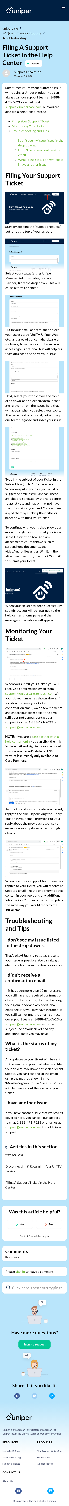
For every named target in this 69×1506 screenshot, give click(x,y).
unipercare (10, 28)
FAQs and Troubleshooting (21, 33)
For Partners (44, 1457)
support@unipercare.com (23, 107)
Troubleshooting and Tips (30, 131)
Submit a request (34, 1344)
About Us (7, 1480)
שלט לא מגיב (14, 1155)
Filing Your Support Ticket (30, 121)
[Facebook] (17, 1396)
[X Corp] (34, 1396)
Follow (35, 63)
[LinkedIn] (52, 1396)
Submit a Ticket (11, 1463)
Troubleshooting (14, 38)
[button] (63, 7)
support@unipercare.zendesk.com (29, 693)
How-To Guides (11, 1451)
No (51, 1224)
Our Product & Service (49, 1451)
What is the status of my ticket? (40, 159)
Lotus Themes (48, 1500)
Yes (22, 1224)
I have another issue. (32, 164)
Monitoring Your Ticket (29, 126)
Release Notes (45, 1463)
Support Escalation (27, 72)
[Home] (18, 10)
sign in (20, 1271)
